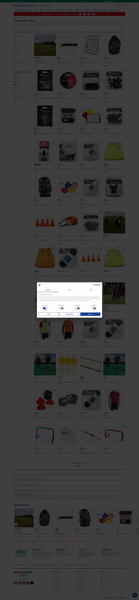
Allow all (90, 314)
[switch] (61, 308)
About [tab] (91, 290)
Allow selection (69, 314)
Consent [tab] (48, 290)
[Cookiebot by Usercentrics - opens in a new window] (94, 285)
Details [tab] (69, 290)
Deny (48, 314)
